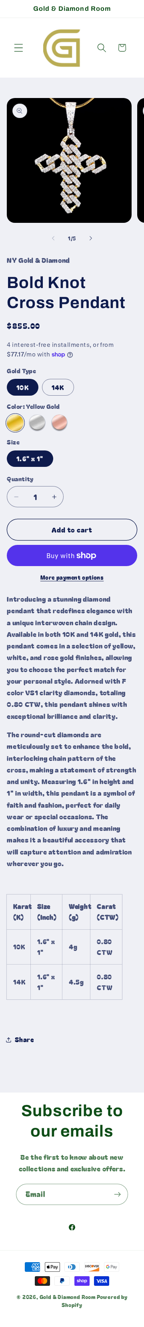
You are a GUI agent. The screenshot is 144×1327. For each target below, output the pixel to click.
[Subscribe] (117, 1194)
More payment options (72, 577)
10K (22, 387)
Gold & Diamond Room (68, 1297)
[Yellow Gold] (15, 422)
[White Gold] (37, 422)
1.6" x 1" (29, 458)
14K (58, 387)
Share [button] (24, 1039)
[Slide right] (91, 238)
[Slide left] (53, 238)
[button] (18, 48)
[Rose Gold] (59, 422)
